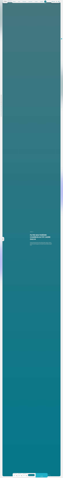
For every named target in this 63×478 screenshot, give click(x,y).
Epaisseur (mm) (24, 473)
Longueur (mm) (15, 473)
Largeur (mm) (19, 473)
